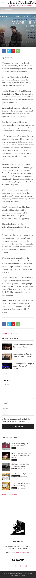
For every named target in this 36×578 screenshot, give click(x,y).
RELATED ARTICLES (9, 334)
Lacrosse (14, 460)
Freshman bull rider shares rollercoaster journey (21, 465)
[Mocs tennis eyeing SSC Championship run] (6, 446)
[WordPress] (26, 566)
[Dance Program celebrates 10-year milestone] (7, 347)
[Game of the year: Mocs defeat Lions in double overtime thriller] (6, 456)
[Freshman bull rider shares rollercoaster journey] (6, 467)
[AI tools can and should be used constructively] (6, 486)
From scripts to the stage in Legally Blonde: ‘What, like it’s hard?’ (23, 366)
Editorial (14, 488)
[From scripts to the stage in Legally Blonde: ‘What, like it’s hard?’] (7, 366)
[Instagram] (15, 566)
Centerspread (15, 476)
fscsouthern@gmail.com (22, 552)
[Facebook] (4, 51)
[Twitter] (9, 51)
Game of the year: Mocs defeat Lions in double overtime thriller (22, 455)
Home (2, 9)
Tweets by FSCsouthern (9, 495)
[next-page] (6, 373)
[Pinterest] (13, 51)
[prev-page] (3, 373)
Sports (14, 448)
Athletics (14, 468)
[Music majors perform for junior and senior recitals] (7, 356)
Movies (12, 38)
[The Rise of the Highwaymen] (6, 477)
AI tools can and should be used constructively (21, 484)
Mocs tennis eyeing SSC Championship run (20, 444)
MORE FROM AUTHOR (10, 338)
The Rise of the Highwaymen (22, 474)
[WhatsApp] (18, 51)
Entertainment (10, 9)
